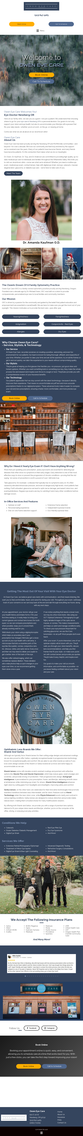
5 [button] (33, 976)
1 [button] (25, 976)
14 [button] (51, 976)
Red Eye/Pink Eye (55, 828)
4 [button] (31, 976)
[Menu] (41, 1133)
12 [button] (47, 976)
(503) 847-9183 (41, 15)
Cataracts (10, 828)
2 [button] (27, 976)
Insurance (61, 1117)
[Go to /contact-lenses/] (52, 263)
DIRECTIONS (35, 1123)
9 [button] (41, 976)
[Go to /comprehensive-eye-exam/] (10, 263)
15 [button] (53, 976)
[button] (21, 24)
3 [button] (29, 976)
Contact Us (61, 1123)
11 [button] (45, 976)
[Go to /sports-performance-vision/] (72, 263)
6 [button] (35, 976)
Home (59, 1112)
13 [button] (49, 976)
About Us (61, 1114)
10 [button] (43, 976)
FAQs (59, 1120)
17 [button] (57, 976)
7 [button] (37, 976)
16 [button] (55, 976)
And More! (52, 833)
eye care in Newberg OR (30, 121)
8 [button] (39, 976)
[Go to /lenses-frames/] (31, 263)
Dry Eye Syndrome (55, 830)
